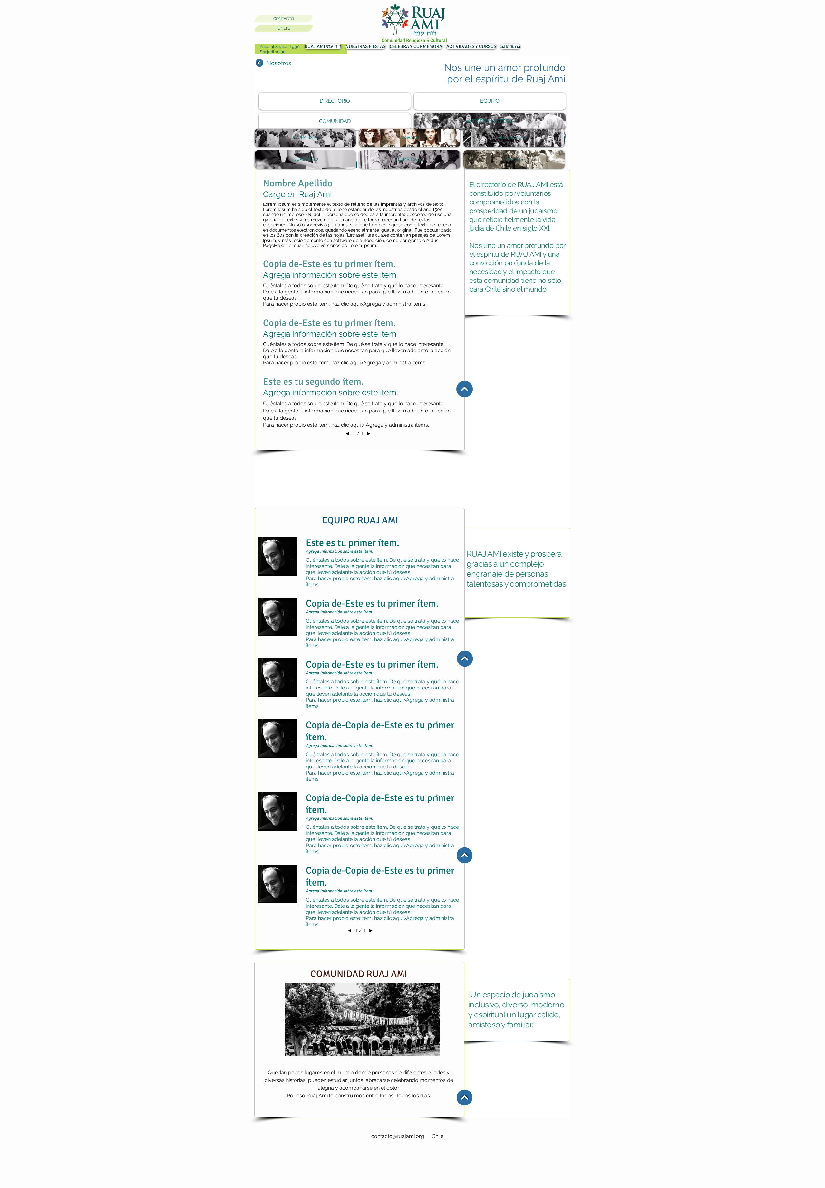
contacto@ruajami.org (397, 1136)
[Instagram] (261, 1121)
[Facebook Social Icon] (274, 1121)
